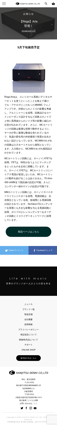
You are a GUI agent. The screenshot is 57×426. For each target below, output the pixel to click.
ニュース (28, 304)
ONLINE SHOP (29, 350)
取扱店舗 (28, 314)
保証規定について (28, 334)
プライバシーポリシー (28, 329)
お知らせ (28, 14)
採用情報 (28, 324)
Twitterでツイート (16, 250)
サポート (28, 344)
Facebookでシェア (44, 250)
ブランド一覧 (28, 309)
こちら (34, 403)
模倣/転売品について (28, 339)
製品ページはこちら (28, 231)
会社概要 (28, 319)
